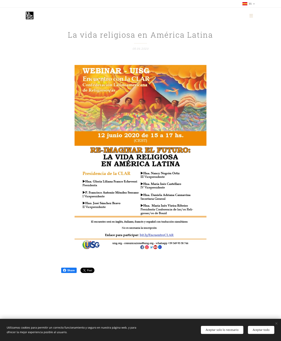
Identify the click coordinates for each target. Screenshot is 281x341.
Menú (252, 15)
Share (71, 270)
